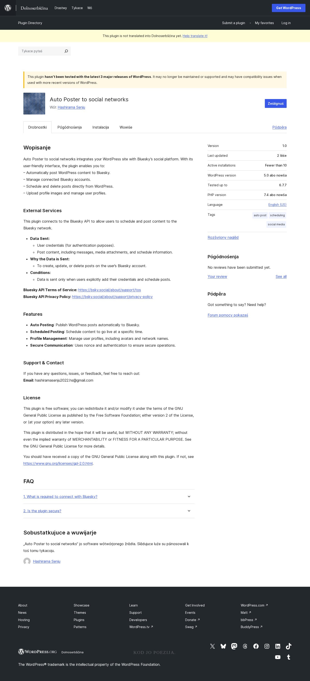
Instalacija (100, 127)
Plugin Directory (30, 23)
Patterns (80, 627)
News (22, 612)
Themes (80, 612)
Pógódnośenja (69, 127)
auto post (260, 215)
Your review (217, 276)
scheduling (277, 215)
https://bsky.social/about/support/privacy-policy (112, 296)
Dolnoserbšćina (73, 652)
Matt (246, 612)
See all (281, 276)
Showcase (81, 605)
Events (190, 612)
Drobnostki (37, 127)
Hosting (24, 620)
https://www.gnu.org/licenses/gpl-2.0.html (58, 463)
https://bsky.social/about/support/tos (109, 290)
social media (276, 224)
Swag (191, 627)
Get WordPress (288, 8)
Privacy (23, 627)
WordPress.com (254, 605)
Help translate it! (195, 36)
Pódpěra (279, 127)
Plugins (79, 620)
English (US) (277, 204)
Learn (133, 605)
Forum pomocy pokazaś (228, 315)
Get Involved (195, 605)
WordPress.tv (141, 627)
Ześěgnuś (276, 103)
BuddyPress (252, 627)
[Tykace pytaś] (66, 51)
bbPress (249, 620)
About (22, 605)
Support (135, 612)
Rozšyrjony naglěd (223, 237)
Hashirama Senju (71, 107)
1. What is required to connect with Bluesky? (60, 497)
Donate (192, 620)
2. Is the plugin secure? (42, 511)
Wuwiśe (126, 127)
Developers (138, 620)
